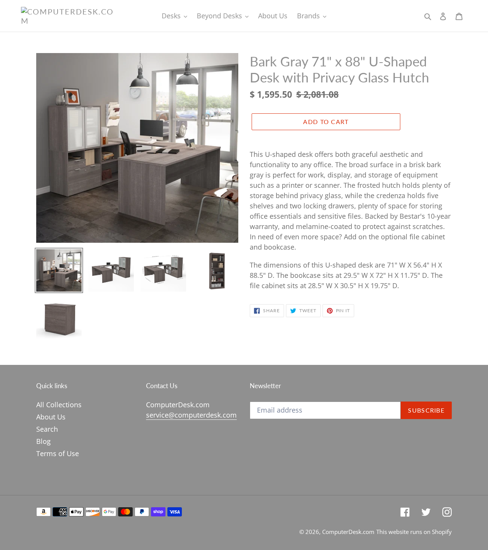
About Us (51, 416)
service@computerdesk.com (191, 414)
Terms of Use (57, 453)
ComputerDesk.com (348, 531)
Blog (43, 441)
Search (47, 429)
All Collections (59, 404)
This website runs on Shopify (414, 531)
